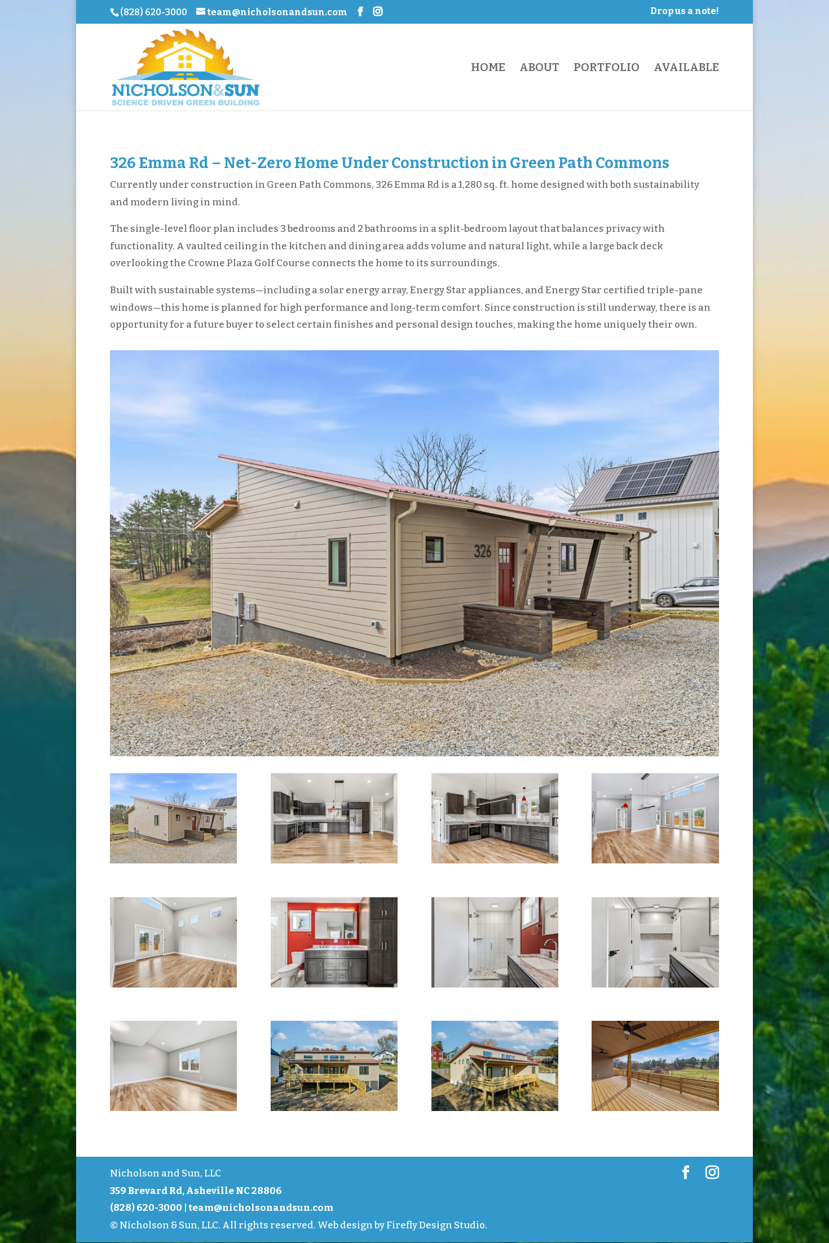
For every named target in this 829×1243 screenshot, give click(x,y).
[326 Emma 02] (334, 863)
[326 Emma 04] (655, 863)
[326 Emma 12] (655, 1111)
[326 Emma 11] (494, 1111)
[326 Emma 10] (334, 1111)
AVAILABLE (686, 68)
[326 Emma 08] (655, 987)
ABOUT (539, 68)
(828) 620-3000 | (149, 1208)
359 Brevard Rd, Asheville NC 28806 (196, 1191)
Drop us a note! (684, 11)
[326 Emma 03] (494, 863)
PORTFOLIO (607, 68)
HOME (488, 68)
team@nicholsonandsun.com (261, 1208)
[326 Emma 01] (173, 863)
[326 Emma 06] (334, 987)
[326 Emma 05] (173, 987)
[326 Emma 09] (173, 1111)
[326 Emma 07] (494, 987)
